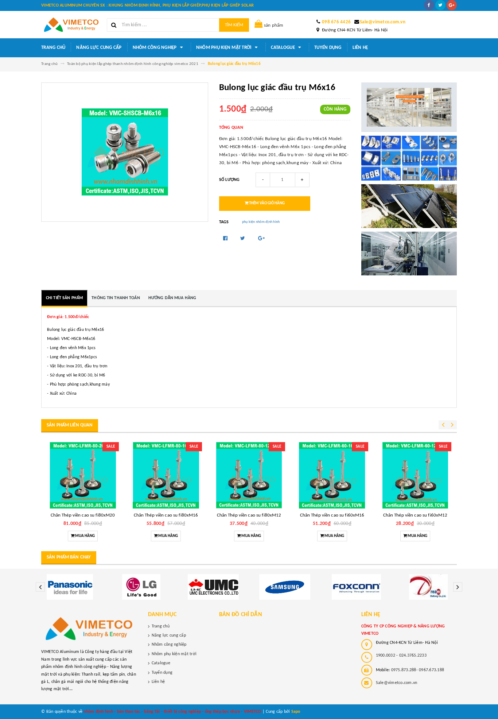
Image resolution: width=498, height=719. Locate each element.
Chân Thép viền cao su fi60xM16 (332, 515)
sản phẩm (273, 25)
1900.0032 (385, 655)
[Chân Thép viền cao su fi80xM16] (166, 475)
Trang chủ (53, 47)
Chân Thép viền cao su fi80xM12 (249, 515)
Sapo (295, 712)
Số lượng (229, 180)
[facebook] (429, 5)
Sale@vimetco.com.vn (382, 22)
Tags (224, 222)
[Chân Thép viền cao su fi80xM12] (249, 475)
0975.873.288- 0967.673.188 (417, 670)
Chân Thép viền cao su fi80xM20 (83, 515)
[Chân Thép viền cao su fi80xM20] (83, 475)
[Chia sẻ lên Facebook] (226, 239)
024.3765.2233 (413, 655)
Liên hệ (360, 47)
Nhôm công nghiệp (155, 47)
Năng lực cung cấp (98, 47)
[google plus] (452, 5)
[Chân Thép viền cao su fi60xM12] (415, 475)
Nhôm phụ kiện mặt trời (224, 47)
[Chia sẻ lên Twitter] (243, 239)
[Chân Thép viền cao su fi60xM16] (332, 475)
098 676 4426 (336, 22)
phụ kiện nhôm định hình (261, 222)
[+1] (261, 239)
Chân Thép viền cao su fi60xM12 (415, 515)
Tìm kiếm (234, 25)
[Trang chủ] (71, 25)
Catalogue (283, 47)
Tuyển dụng (328, 47)
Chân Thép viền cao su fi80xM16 (166, 515)
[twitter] (440, 5)
